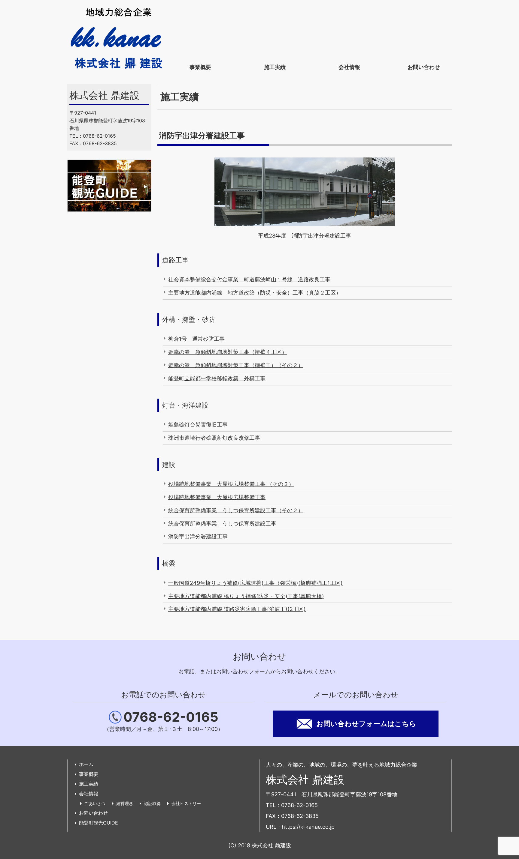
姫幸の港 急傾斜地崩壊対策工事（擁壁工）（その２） (235, 365)
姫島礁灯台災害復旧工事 (198, 424)
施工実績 (275, 67)
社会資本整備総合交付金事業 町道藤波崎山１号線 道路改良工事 (249, 279)
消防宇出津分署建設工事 (198, 536)
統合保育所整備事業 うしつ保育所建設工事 (222, 523)
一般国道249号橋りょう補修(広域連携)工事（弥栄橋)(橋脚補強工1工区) (255, 583)
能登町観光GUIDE (98, 823)
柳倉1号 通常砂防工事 (196, 339)
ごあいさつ (94, 803)
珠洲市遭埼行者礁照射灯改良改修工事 (214, 438)
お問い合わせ (424, 67)
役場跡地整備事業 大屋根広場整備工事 (217, 497)
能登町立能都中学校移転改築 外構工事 (217, 378)
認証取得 (152, 803)
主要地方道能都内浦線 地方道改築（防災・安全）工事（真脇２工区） (254, 292)
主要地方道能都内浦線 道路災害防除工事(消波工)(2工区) (237, 609)
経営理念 (124, 803)
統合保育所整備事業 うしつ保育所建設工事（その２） (235, 510)
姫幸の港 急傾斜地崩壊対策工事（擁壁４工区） (227, 352)
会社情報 (349, 67)
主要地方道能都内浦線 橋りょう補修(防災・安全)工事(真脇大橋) (246, 596)
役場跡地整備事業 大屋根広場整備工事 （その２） (231, 484)
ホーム (86, 764)
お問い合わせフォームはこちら (366, 723)
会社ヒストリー (186, 803)
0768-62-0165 (170, 717)
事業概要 (200, 67)
